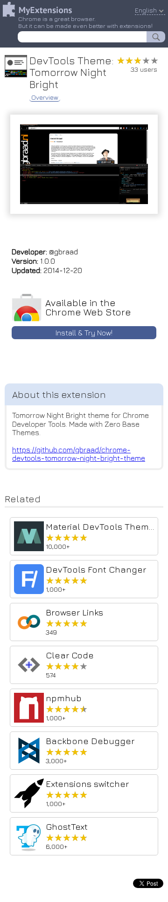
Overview (44, 97)
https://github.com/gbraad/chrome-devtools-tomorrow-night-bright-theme (78, 453)
